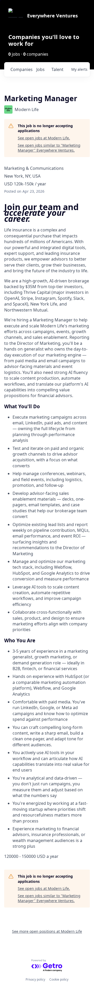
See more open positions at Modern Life (47, 931)
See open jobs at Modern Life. (44, 137)
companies (21, 69)
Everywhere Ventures (52, 15)
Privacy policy (35, 979)
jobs (40, 69)
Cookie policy (58, 979)
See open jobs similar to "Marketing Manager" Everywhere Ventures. (49, 148)
